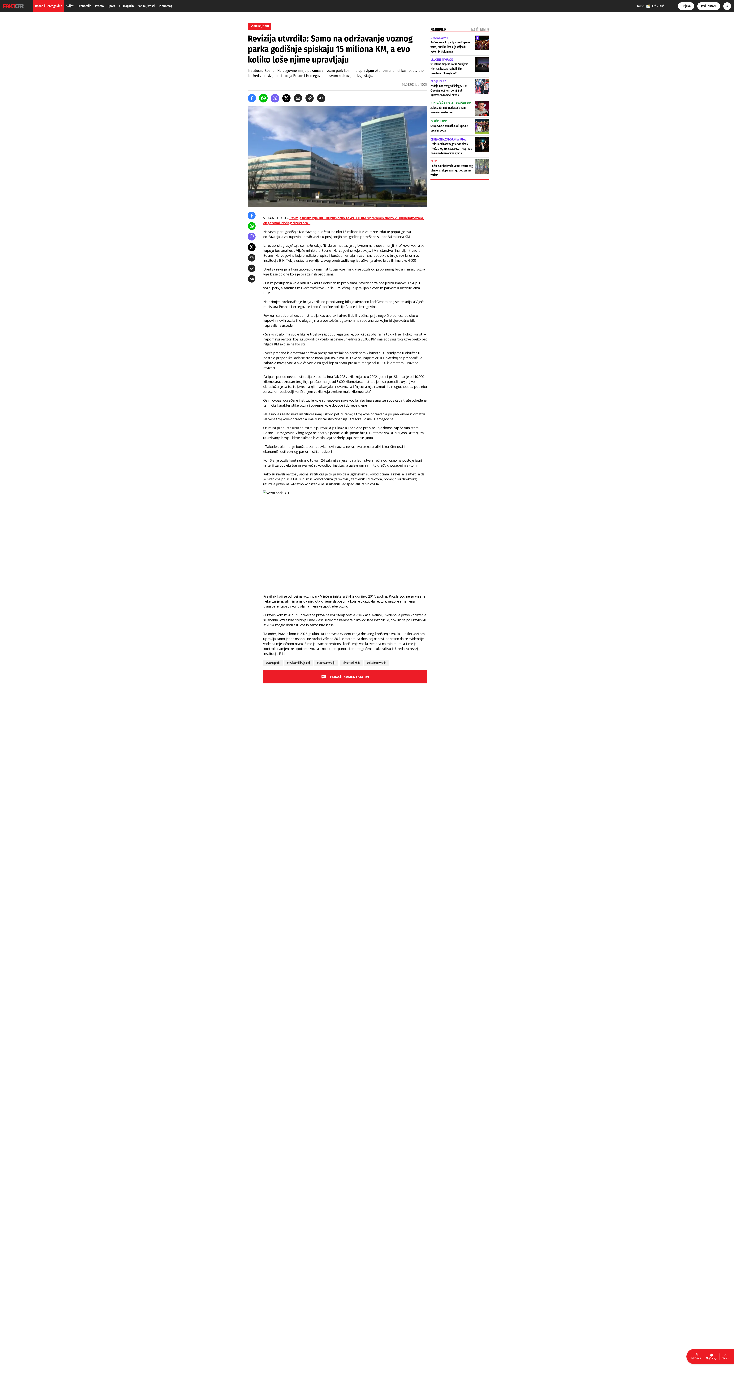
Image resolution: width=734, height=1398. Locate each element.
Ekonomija (84, 6)
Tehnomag (165, 6)
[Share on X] (286, 98)
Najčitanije (711, 1358)
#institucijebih (351, 663)
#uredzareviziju (326, 663)
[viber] (275, 98)
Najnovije (696, 1358)
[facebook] (252, 98)
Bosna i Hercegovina (48, 6)
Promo (99, 6)
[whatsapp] (263, 98)
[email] (298, 98)
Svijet (70, 6)
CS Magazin (126, 6)
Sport (111, 6)
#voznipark (273, 663)
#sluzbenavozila (376, 663)
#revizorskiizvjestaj (298, 663)
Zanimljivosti (146, 6)
